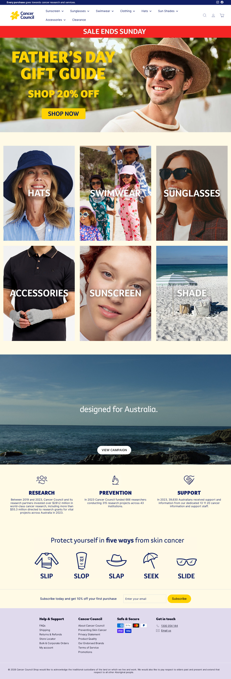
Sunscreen (53, 11)
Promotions (85, 652)
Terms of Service (88, 647)
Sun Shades (166, 11)
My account (46, 647)
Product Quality (87, 638)
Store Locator (47, 638)
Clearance (79, 19)
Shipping (44, 630)
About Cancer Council (91, 625)
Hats (145, 11)
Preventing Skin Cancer (92, 630)
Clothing (126, 11)
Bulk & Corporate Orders (54, 643)
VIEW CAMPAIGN (114, 450)
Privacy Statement (89, 634)
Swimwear (103, 11)
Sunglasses (78, 11)
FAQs (42, 625)
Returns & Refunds (50, 634)
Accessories (54, 19)
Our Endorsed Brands (91, 643)
